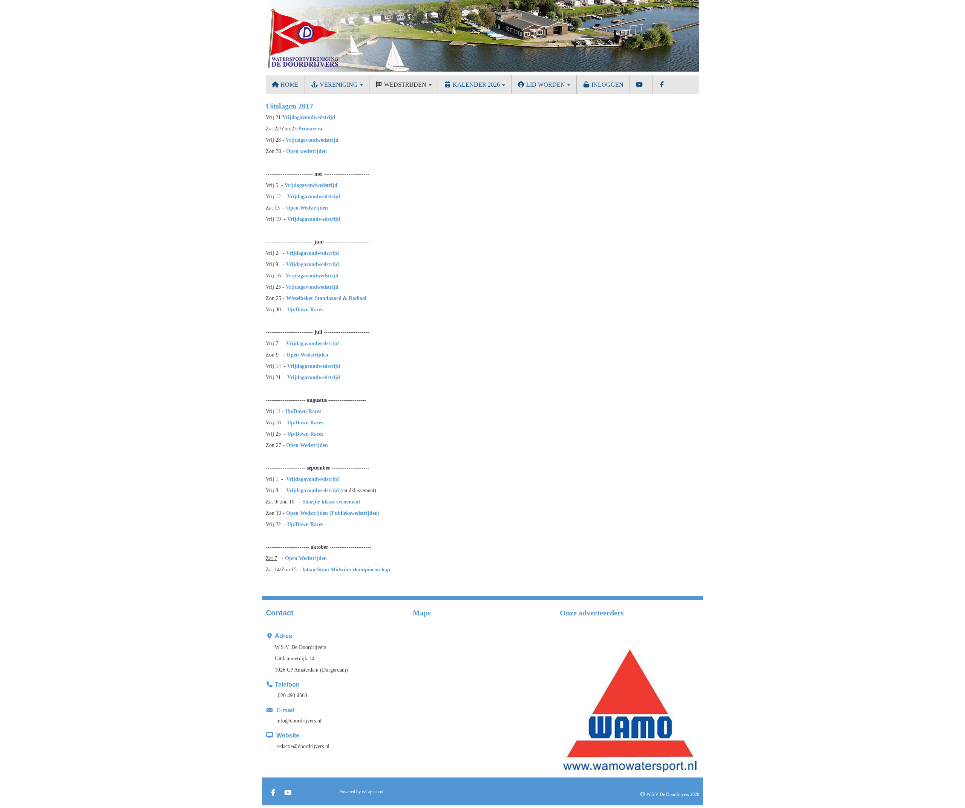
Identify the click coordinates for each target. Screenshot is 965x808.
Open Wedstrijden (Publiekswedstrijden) (333, 513)
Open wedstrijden (306, 151)
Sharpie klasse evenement (331, 502)
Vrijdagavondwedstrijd (308, 117)
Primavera (310, 129)
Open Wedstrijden (307, 208)
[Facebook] (273, 793)
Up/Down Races (305, 309)
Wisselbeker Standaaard (314, 298)
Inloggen (606, 84)
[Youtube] (287, 793)
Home (289, 84)
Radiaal (357, 298)
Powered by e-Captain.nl (361, 791)
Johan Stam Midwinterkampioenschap (346, 569)
